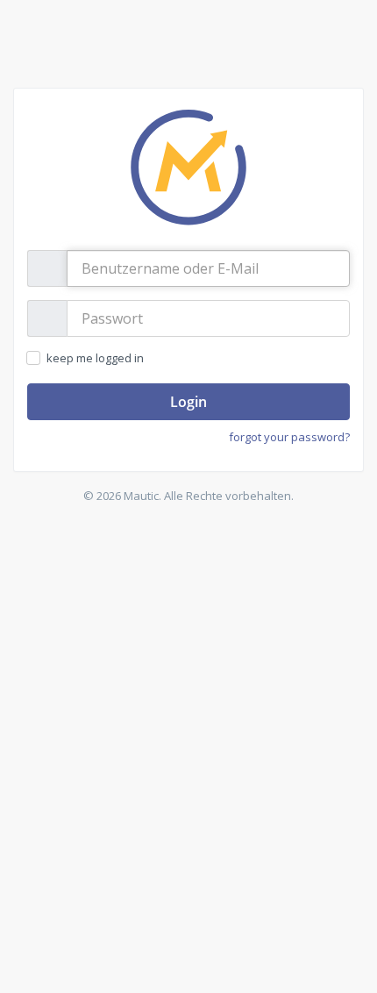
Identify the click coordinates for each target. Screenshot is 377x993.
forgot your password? (289, 437)
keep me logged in (94, 358)
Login (188, 401)
